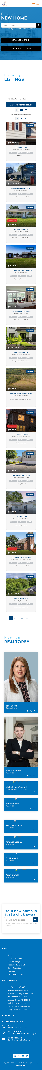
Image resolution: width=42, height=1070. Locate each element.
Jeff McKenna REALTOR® (17, 997)
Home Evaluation (14, 968)
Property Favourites (16, 975)
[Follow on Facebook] (19, 1056)
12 (17, 118)
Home (10, 955)
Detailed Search (21, 40)
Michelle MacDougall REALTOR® (20, 994)
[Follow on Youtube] (23, 1056)
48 (25, 118)
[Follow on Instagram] (15, 1056)
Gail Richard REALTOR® (17, 1003)
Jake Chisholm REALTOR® (18, 991)
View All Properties (21, 48)
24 (21, 118)
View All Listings (14, 962)
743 (26, 618)
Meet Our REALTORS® (16, 965)
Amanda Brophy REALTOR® (19, 1000)
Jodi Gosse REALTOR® (16, 987)
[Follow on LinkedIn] (27, 1056)
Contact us (12, 971)
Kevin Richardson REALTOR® (19, 1007)
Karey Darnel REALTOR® (17, 1010)
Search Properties (15, 959)
